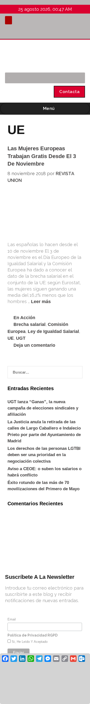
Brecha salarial (30, 324)
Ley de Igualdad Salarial (53, 331)
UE (11, 338)
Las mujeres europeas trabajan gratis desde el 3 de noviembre (42, 156)
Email (12, 619)
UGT (21, 338)
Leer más (41, 301)
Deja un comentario (34, 345)
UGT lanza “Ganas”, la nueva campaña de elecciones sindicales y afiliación (43, 408)
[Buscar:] (45, 372)
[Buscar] (78, 78)
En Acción (24, 317)
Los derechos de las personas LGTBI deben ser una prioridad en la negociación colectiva (44, 454)
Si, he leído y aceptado (29, 642)
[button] (8, 20)
